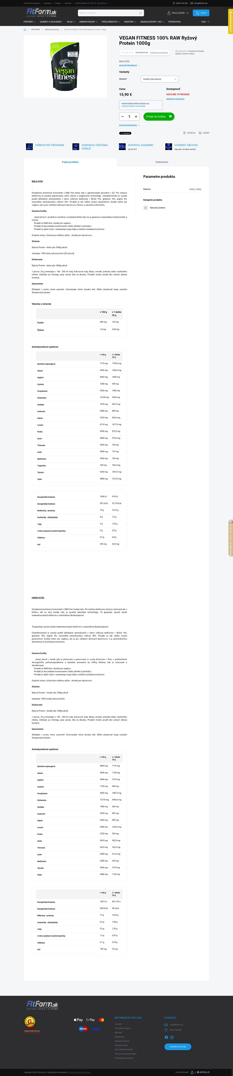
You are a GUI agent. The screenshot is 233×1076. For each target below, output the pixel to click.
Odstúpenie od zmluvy (124, 1058)
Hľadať (140, 13)
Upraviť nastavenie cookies (79, 1072)
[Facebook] (166, 1037)
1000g (198, 189)
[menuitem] (30, 22)
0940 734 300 (175, 1030)
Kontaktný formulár (178, 1047)
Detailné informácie (128, 65)
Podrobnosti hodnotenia (159, 53)
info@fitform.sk (176, 1025)
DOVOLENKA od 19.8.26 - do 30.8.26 (91, 3)
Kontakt (68, 3)
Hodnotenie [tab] (162, 162)
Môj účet (118, 1032)
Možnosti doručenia (175, 99)
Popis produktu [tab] (70, 162)
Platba (58, 3)
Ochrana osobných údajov (126, 1054)
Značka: (184, 54)
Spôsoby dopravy (122, 1041)
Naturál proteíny (157, 207)
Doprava (47, 3)
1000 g (192, 189)
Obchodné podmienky (124, 1049)
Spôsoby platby (121, 1045)
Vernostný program (32, 3)
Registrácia (119, 1037)
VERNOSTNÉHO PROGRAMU (133, 106)
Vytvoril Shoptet (182, 1072)
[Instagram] (172, 1037)
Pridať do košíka (156, 116)
